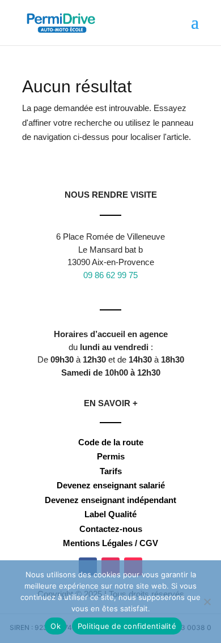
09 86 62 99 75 (110, 275)
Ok (55, 626)
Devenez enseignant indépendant (110, 500)
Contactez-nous (110, 529)
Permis (111, 456)
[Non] (206, 601)
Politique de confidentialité (127, 626)
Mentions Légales (98, 543)
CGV (148, 543)
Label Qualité (110, 514)
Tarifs (111, 471)
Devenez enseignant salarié (111, 485)
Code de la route (110, 442)
